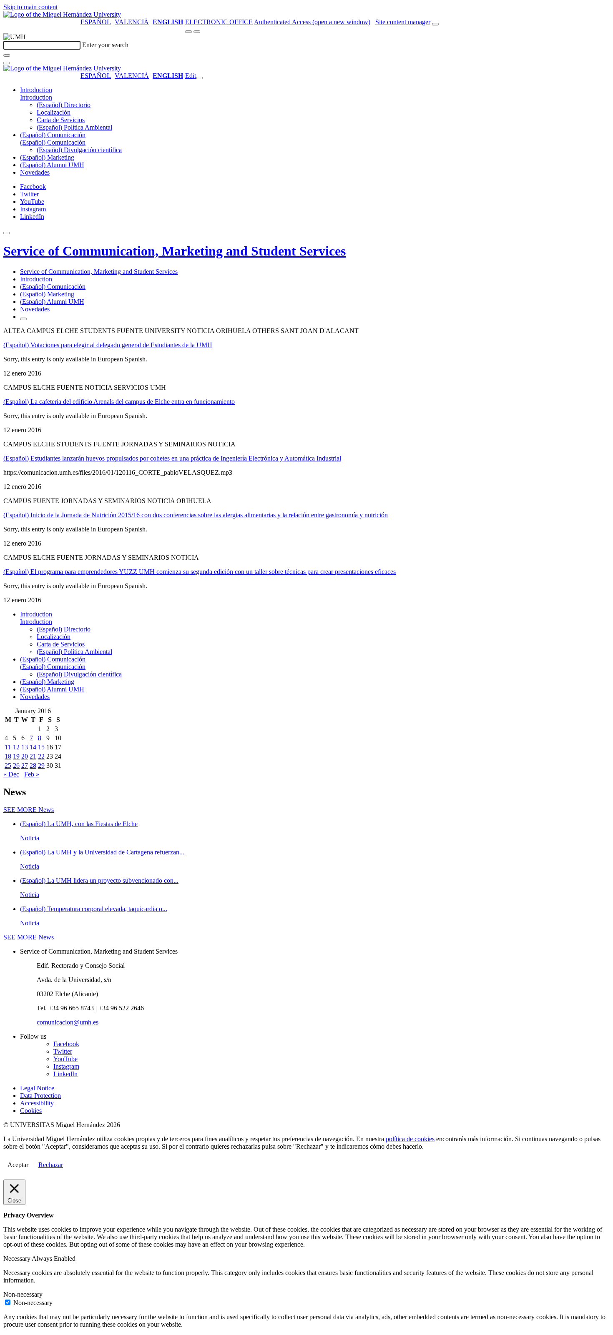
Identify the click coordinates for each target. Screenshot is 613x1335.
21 (33, 756)
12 (16, 747)
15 (41, 747)
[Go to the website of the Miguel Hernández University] (62, 14)
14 (33, 747)
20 (24, 756)
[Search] (6, 55)
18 (8, 756)
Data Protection (40, 1095)
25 (8, 765)
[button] (36, 97)
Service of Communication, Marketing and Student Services (174, 250)
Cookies (31, 1110)
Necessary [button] (17, 1258)
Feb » (31, 774)
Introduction (36, 89)
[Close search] (6, 63)
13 (24, 747)
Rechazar (50, 1164)
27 (24, 765)
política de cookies (410, 1138)
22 (41, 756)
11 (8, 747)
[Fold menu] (199, 78)
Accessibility (37, 1103)
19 (16, 756)
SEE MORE (28, 809)
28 (33, 765)
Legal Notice (37, 1088)
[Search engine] (435, 24)
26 (16, 765)
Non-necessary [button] (23, 1294)
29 (41, 765)
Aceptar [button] (18, 1164)
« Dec (11, 774)
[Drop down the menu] (196, 31)
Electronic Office (219, 21)
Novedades (35, 172)
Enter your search (105, 44)
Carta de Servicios (61, 119)
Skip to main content (30, 6)
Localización (53, 112)
